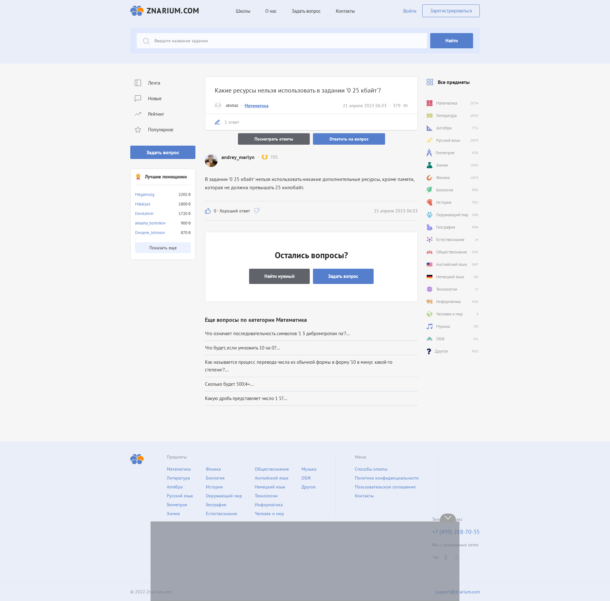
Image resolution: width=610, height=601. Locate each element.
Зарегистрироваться (451, 11)
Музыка (309, 469)
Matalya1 (143, 204)
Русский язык (180, 496)
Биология (215, 478)
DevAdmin (144, 213)
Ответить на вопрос (349, 139)
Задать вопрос (162, 152)
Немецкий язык (270, 487)
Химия (173, 513)
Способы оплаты (371, 469)
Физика (213, 469)
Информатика (269, 505)
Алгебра (175, 487)
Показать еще (163, 248)
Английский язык (271, 478)
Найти (451, 41)
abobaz (232, 105)
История (214, 487)
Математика (256, 105)
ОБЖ (306, 478)
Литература (178, 478)
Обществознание (272, 469)
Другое (308, 487)
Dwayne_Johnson (150, 232)
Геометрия (177, 505)
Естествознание (221, 513)
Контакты (345, 11)
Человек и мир (269, 513)
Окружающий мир (224, 496)
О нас (271, 11)
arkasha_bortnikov (150, 223)
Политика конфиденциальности (387, 478)
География (216, 505)
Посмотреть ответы (273, 139)
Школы (243, 11)
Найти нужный (279, 276)
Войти (410, 11)
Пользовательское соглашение (385, 487)
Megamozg (144, 194)
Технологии (266, 496)
